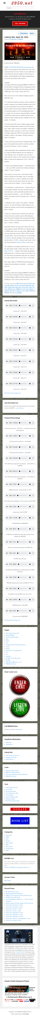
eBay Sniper (7, 880)
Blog (7, 639)
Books (7, 641)
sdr (6, 654)
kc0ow (20, 287)
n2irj (24, 289)
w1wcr (23, 291)
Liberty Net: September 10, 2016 (14, 916)
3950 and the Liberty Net (12, 633)
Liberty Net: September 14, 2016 (14, 914)
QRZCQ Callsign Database (13, 772)
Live (7, 652)
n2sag (27, 289)
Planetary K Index (10, 799)
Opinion (8, 841)
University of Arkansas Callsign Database (16, 774)
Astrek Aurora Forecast (12, 787)
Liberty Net (19, 283)
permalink (19, 293)
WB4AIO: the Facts (11, 664)
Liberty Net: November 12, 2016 (14, 907)
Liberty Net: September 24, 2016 (14, 912)
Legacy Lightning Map (12, 797)
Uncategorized (9, 848)
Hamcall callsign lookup (12, 770)
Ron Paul (12, 291)
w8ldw (27, 291)
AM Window (9, 744)
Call (7, 643)
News (7, 839)
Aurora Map (9, 789)
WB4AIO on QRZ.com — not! (14, 662)
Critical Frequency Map (12, 793)
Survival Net (9, 846)
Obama (31, 289)
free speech (22, 285)
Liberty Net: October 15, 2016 (14, 909)
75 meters (29, 283)
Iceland (9, 287)
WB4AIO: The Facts (11, 776)
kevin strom (25, 287)
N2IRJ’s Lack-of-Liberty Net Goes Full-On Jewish (19, 895)
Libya (5, 289)
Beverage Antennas (11, 791)
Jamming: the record (11, 757)
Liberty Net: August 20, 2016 (13, 920)
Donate (8, 648)
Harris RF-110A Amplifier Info (14, 650)
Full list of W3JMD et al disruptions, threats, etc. (17, 867)
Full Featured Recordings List (12, 620)
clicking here (18, 729)
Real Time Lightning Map (13, 801)
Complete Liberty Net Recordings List (16, 645)
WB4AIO (20, 39)
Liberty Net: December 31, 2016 (14, 905)
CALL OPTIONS (20, 23)
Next (33, 33)
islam (13, 287)
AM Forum (8, 742)
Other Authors (9, 843)
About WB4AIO (10, 635)
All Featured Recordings (12, 637)
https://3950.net (22, 242)
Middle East (19, 289)
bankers (12, 285)
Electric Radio (9, 795)
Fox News (17, 285)
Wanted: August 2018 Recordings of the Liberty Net (19, 903)
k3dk (16, 287)
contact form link (19, 952)
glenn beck (28, 285)
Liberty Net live (10, 759)
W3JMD (8, 660)
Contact (8, 647)
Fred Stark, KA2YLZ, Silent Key (14, 893)
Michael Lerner (12, 289)
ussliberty (8, 656)
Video (7, 850)
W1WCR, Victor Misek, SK (13, 658)
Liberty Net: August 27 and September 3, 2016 (18, 918)
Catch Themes (26, 1014)
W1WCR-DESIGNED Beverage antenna (20, 67)
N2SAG (9, 238)
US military (18, 291)
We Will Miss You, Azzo (12, 891)
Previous (23, 33)
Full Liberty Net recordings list (12, 393)
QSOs (7, 845)
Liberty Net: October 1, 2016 (13, 911)
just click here (19, 408)
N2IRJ (16, 240)
